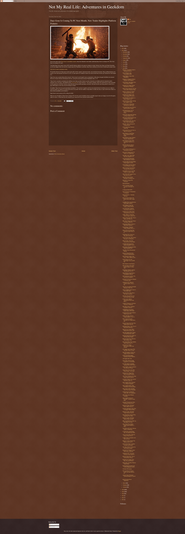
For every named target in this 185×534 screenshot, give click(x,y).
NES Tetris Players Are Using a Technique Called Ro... (129, 221)
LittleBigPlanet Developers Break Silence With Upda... (129, 310)
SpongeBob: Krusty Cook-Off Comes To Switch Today (129, 171)
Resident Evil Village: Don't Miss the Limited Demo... (128, 460)
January (125, 487)
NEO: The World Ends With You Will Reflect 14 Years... (129, 421)
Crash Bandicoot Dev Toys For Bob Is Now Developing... (129, 121)
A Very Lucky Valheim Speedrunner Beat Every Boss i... (128, 300)
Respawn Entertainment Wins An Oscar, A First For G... (129, 403)
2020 (123, 489)
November (125, 54)
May (124, 66)
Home (83, 151)
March (124, 483)
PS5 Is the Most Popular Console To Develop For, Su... (128, 186)
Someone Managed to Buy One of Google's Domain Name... (129, 409)
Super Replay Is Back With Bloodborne (128, 77)
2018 (123, 493)
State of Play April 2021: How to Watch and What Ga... (129, 218)
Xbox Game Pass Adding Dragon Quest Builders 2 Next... (128, 425)
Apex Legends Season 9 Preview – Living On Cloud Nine (129, 399)
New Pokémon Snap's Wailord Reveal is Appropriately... (129, 138)
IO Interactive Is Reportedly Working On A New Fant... (129, 105)
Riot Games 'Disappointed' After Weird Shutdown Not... (129, 247)
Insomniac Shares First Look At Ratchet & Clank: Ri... (129, 380)
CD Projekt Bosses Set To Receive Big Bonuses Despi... (128, 111)
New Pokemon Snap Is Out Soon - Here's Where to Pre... (129, 257)
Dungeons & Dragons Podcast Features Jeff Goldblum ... (129, 80)
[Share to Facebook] (71, 101)
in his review (74, 82)
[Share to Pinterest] (72, 101)
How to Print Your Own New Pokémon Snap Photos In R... (128, 231)
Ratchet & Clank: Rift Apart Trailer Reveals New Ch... (128, 412)
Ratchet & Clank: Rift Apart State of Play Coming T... (128, 418)
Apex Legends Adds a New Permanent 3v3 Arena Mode (129, 386)
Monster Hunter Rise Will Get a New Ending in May (129, 339)
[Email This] (67, 101)
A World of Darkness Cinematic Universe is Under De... (129, 304)
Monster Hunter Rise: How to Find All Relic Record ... (129, 457)
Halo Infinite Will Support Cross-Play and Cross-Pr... (129, 175)
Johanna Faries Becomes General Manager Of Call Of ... (129, 476)
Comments (52, 526)
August (124, 60)
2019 (123, 491)
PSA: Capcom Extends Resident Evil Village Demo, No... (129, 320)
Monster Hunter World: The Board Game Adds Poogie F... (129, 199)
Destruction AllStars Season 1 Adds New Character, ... (129, 225)
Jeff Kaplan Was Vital (127, 358)
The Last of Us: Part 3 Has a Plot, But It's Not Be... (129, 293)
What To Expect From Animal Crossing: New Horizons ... (129, 168)
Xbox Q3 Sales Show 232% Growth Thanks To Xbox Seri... (128, 266)
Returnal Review (126, 183)
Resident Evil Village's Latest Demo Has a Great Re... (129, 451)
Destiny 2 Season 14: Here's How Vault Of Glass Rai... (129, 92)
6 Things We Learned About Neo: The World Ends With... (129, 432)
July (124, 62)
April (124, 68)
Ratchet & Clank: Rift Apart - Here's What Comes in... (129, 406)
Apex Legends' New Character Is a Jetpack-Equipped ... (129, 383)
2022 (123, 48)
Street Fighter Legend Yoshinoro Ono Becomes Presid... (129, 367)
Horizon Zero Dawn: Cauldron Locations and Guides (129, 444)
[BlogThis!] (68, 101)
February (125, 485)
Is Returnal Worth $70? (127, 189)
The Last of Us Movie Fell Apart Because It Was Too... (129, 287)
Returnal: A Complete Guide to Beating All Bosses (129, 70)
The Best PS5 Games (127, 469)
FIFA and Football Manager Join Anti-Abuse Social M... (129, 118)
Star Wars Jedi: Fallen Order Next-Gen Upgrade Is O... (129, 156)
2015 (123, 495)
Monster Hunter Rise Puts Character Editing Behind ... (129, 254)
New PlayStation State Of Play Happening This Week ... (129, 415)
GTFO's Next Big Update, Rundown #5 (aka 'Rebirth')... (129, 356)
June (124, 64)
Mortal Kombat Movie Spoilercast (127, 480)
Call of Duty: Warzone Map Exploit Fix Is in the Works (129, 361)
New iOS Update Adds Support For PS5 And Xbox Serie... (129, 333)
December (125, 52)
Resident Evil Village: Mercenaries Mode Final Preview (128, 346)
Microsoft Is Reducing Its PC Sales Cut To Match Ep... (129, 153)
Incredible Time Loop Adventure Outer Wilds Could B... (129, 203)
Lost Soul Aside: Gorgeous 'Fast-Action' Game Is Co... (129, 209)
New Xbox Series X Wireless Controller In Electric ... (129, 307)
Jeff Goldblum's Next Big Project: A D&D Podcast (128, 206)
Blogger (119, 531)
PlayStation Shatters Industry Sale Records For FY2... (129, 270)
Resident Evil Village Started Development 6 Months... (129, 86)
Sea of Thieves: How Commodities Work (127, 73)
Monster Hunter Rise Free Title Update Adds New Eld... (129, 324)
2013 (123, 499)
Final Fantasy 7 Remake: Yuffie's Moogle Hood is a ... (129, 228)
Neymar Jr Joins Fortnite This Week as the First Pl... (129, 441)
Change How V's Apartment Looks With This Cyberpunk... (129, 392)
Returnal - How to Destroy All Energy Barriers (129, 124)
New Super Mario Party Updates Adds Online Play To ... (129, 342)
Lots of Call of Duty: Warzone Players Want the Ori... (129, 435)
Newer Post (52, 151)
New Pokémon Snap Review (128, 263)
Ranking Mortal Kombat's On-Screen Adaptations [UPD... (129, 466)
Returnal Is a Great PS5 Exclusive (128, 181)
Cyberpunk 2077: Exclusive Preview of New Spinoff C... (129, 454)
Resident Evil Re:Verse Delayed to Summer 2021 (129, 280)
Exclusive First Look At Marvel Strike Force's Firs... (129, 313)
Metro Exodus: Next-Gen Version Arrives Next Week (129, 241)
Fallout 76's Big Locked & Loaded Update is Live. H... (129, 316)
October (125, 56)
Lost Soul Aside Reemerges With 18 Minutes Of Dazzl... (129, 159)
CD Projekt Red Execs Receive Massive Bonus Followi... (129, 108)
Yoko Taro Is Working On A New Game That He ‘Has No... (129, 377)
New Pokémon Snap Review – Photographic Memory (129, 274)
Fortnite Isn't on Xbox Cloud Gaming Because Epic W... (129, 212)
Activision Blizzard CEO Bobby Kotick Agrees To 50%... (129, 162)
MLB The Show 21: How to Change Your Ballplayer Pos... (128, 146)
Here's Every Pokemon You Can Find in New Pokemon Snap (129, 89)
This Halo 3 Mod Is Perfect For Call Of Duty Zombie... (129, 448)
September (125, 58)
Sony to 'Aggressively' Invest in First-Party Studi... (129, 290)
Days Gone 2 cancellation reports (68, 61)
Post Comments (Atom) (60, 154)
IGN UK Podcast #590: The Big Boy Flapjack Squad (129, 101)
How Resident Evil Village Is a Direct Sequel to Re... (129, 98)
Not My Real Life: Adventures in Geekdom (86, 7)
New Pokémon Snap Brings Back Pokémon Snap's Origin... (128, 134)
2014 (123, 497)
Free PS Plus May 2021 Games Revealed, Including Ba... (129, 238)
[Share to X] (70, 101)
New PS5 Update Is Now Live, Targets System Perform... (129, 353)
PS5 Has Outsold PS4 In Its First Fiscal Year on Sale (128, 296)
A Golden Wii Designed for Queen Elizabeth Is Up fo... (129, 244)
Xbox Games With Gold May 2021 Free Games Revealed (129, 389)
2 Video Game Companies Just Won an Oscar (129, 438)
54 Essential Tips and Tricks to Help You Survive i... (129, 131)
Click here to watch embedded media (58, 69)
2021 (123, 50)
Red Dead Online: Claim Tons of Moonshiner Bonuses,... (129, 327)
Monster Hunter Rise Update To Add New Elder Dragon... (129, 336)
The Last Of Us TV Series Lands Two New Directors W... (128, 472)
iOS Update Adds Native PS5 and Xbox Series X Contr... (129, 350)
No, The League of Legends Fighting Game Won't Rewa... (129, 364)
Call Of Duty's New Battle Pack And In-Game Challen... (129, 83)
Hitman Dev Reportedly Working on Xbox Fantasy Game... (129, 115)
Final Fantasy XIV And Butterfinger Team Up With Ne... (129, 260)
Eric (130, 19)
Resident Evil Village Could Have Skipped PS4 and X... (129, 95)
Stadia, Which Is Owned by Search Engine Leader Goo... (129, 215)
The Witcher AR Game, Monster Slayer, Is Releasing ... (129, 429)
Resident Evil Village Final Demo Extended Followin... (129, 374)
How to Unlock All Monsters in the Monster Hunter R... (129, 150)
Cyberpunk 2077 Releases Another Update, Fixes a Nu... (128, 283)
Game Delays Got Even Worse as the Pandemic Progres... (129, 165)
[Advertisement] (83, 147)
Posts (51, 524)
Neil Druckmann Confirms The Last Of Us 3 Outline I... (129, 277)
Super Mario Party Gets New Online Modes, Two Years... (129, 370)
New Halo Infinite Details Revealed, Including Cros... (129, 178)
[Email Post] (65, 100)
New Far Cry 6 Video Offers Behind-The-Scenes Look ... (129, 330)
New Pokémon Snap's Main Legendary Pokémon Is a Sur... (128, 141)
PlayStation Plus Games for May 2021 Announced (128, 235)
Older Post (114, 151)
